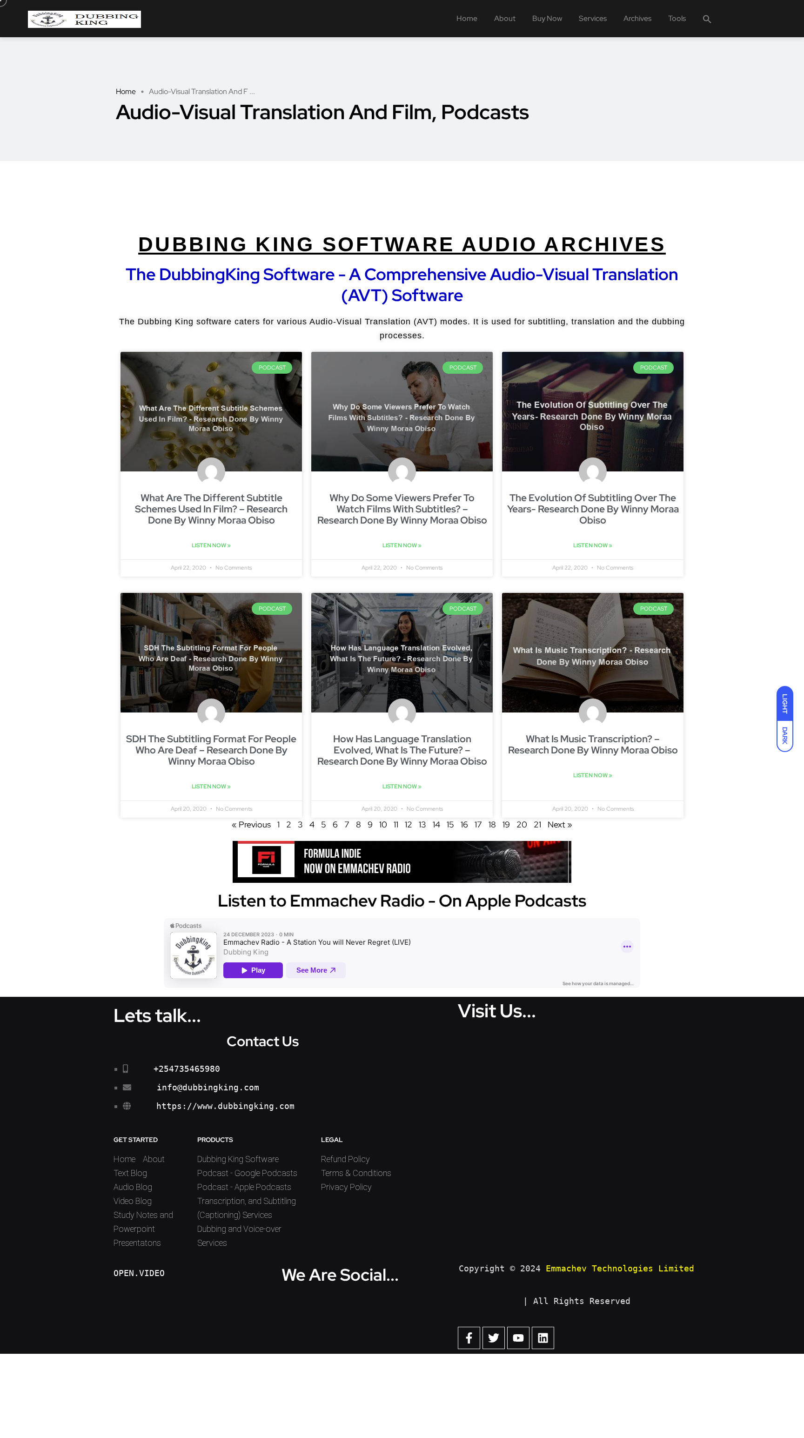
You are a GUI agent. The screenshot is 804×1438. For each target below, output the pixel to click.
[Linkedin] (543, 1338)
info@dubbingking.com (208, 1087)
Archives (637, 18)
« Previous (251, 824)
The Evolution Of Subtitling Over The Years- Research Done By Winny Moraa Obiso (593, 508)
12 (408, 824)
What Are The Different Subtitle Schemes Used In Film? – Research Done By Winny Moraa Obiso (211, 508)
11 (396, 824)
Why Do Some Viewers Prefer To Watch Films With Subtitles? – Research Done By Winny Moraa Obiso (402, 508)
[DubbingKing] (84, 18)
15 (450, 824)
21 (537, 824)
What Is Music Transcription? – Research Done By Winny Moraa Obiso (593, 744)
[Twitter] (493, 1338)
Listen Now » (211, 545)
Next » (560, 824)
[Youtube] (518, 1338)
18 (492, 824)
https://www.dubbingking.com (225, 1106)
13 (422, 824)
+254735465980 (187, 1069)
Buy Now (547, 18)
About (505, 18)
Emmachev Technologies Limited (620, 1268)
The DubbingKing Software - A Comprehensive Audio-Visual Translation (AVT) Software (402, 284)
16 (464, 824)
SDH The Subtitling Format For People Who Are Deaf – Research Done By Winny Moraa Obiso (211, 749)
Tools (677, 18)
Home (466, 18)
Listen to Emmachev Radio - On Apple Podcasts (402, 900)
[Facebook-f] (469, 1338)
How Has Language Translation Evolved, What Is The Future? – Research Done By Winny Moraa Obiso (402, 749)
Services (593, 18)
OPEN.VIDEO (139, 1273)
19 (506, 824)
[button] (707, 18)
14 (436, 824)
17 (478, 824)
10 (383, 824)
